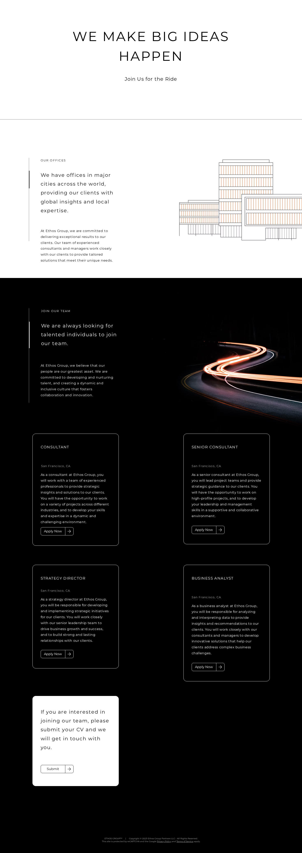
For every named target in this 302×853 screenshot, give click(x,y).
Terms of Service (184, 841)
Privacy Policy (164, 841)
